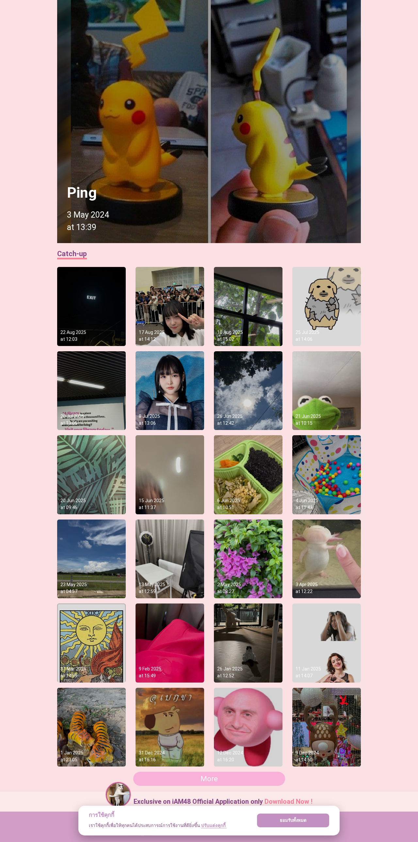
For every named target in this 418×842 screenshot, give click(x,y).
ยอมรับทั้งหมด (293, 820)
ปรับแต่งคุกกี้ (214, 825)
